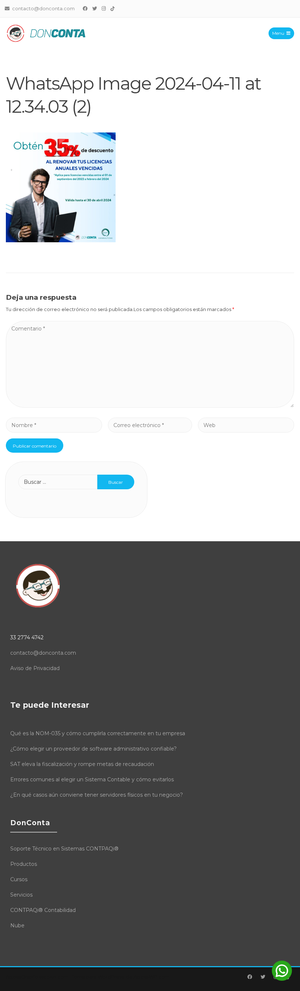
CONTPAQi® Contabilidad (43, 910)
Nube (17, 925)
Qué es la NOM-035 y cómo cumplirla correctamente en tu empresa (97, 733)
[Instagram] (104, 8)
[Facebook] (85, 8)
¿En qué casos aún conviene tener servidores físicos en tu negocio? (96, 795)
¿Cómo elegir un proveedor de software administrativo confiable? (93, 748)
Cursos (18, 879)
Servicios (21, 894)
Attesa (13, 977)
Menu (278, 33)
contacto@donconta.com (43, 653)
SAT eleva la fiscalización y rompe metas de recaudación (82, 764)
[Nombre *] (54, 425)
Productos (23, 864)
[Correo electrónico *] (150, 425)
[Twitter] (95, 8)
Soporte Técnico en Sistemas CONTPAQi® (64, 848)
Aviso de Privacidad (35, 668)
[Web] (246, 425)
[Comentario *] (150, 405)
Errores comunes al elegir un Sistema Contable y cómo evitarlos (92, 779)
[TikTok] (112, 8)
